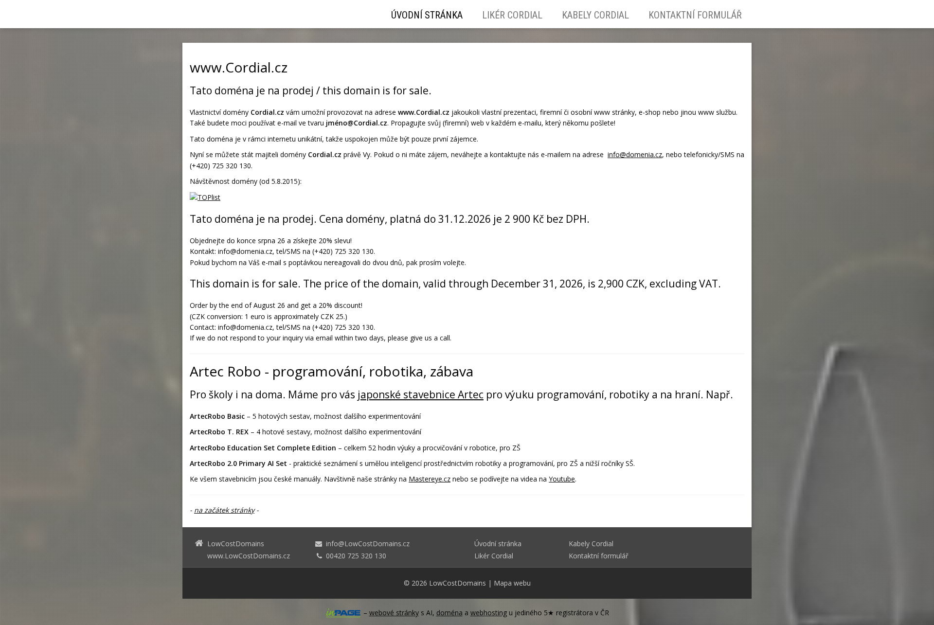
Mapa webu (512, 583)
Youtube (562, 478)
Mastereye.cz (429, 478)
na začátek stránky (224, 510)
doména (449, 612)
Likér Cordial (512, 15)
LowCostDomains (457, 583)
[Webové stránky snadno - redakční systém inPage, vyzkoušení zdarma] (343, 613)
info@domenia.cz (635, 154)
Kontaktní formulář (695, 15)
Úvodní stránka (427, 15)
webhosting (488, 612)
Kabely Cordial (595, 15)
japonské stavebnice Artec (421, 394)
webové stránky (394, 612)
